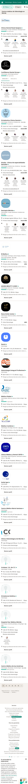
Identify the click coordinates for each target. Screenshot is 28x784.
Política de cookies (14, 713)
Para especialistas (14, 745)
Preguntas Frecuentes (14, 734)
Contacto (14, 720)
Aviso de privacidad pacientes (14, 710)
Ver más (23, 122)
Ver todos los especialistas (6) (11, 50)
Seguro (19, 7)
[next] (21, 685)
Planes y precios (14, 743)
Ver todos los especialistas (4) (11, 189)
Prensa (14, 718)
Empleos (13, 717)
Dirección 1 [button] (5, 78)
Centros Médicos (15, 690)
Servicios (14, 731)
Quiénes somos (14, 715)
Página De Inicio (6, 690)
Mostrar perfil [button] (8, 56)
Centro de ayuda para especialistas (14, 753)
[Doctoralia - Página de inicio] (2, 2)
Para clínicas (14, 746)
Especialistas (14, 725)
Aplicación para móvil (14, 736)
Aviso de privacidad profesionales (14, 711)
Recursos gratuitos (14, 750)
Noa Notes (14, 748)
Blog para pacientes (14, 737)
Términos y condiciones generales (14, 708)
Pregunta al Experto (14, 729)
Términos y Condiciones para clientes (14, 751)
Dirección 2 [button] (14, 78)
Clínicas (14, 727)
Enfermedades (14, 732)
